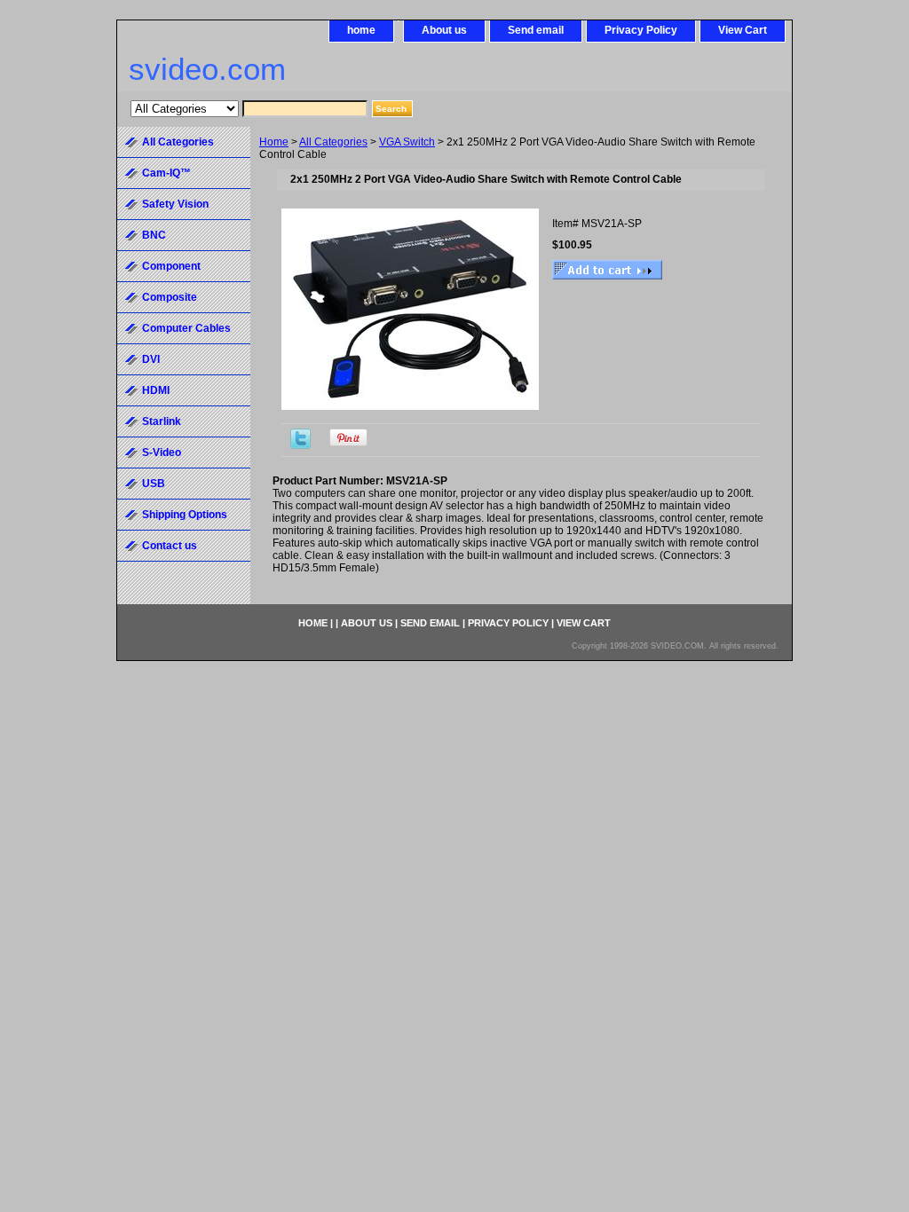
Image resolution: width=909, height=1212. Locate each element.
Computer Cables (186, 328)
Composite (169, 297)
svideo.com (207, 68)
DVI (151, 359)
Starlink (161, 421)
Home (274, 142)
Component (171, 266)
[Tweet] (300, 445)
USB (153, 483)
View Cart (742, 30)
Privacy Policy (641, 30)
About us (444, 30)
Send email (536, 30)
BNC (154, 235)
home (361, 30)
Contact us (169, 545)
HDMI (156, 390)
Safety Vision (175, 204)
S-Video (161, 452)
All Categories (333, 142)
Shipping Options (184, 514)
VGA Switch (407, 142)
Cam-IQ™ (166, 173)
